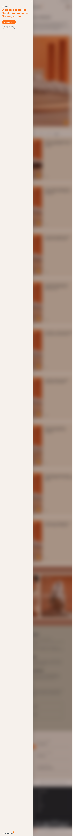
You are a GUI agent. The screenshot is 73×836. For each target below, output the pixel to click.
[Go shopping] (31, 2)
